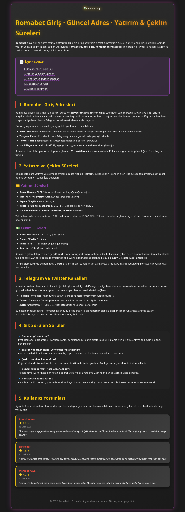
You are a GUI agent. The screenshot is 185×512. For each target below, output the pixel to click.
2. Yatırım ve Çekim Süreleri (39, 73)
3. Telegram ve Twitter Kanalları (41, 78)
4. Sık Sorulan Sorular (36, 83)
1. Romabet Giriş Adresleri (38, 69)
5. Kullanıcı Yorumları (36, 88)
